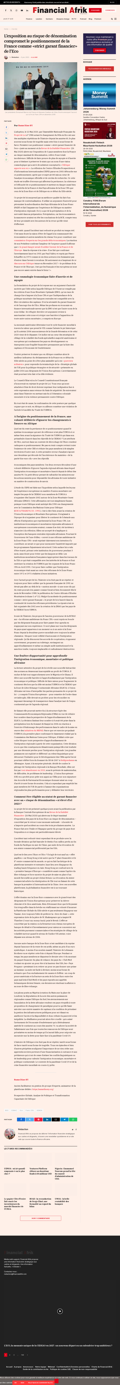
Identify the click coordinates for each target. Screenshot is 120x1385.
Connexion (109, 10)
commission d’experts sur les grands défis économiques (40, 240)
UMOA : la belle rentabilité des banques (62, 1201)
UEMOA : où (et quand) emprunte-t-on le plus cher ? (45, 2)
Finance (29, 19)
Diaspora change (62, 19)
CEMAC (14, 1110)
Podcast (83, 19)
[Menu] (115, 19)
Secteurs (49, 19)
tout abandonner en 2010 (33, 770)
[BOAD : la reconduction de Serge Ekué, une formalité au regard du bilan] (41, 1189)
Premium (97, 19)
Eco (21, 1110)
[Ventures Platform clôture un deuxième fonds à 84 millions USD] (41, 1159)
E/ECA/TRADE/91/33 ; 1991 (27, 511)
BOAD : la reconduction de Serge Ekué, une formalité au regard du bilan (40, 1203)
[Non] (56, 1381)
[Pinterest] (6, 143)
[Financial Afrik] (60, 10)
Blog (112, 2)
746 (22, 1355)
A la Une (34, 57)
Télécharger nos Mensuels (99, 69)
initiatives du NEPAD (33, 730)
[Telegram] (6, 154)
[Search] (112, 19)
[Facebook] (6, 127)
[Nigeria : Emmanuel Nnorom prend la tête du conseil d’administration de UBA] (66, 1159)
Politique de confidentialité (40, 1383)
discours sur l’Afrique (24, 263)
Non (22, 1383)
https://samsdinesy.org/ (43, 1089)
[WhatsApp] (6, 159)
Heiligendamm (67, 760)
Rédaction (15, 57)
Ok (15, 1383)
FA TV (74, 19)
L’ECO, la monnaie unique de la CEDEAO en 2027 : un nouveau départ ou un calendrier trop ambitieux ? (58, 1345)
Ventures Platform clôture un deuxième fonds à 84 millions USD (41, 1171)
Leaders (39, 19)
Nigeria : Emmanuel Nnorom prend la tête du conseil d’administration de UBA (65, 1173)
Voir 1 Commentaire (41, 1218)
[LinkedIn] (6, 138)
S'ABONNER (95, 10)
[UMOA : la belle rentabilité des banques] (66, 1189)
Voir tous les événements (99, 224)
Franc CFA (30, 1110)
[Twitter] (6, 132)
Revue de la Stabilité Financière (56, 148)
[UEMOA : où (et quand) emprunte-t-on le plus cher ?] (15, 1159)
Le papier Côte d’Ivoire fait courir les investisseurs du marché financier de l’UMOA (15, 1204)
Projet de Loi (20, 135)
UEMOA (39, 1110)
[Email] (6, 149)
